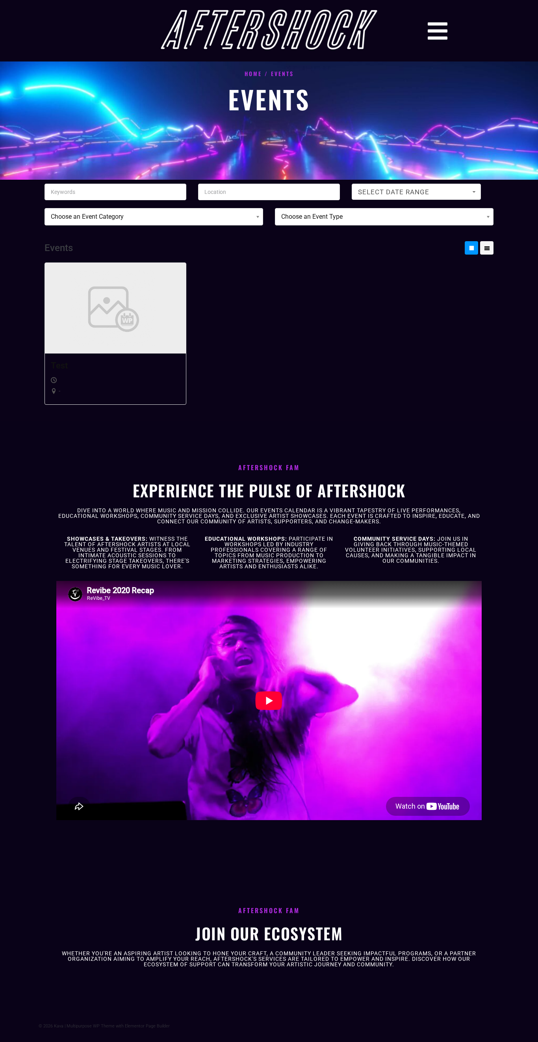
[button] (437, 31)
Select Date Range (393, 192)
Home (253, 73)
